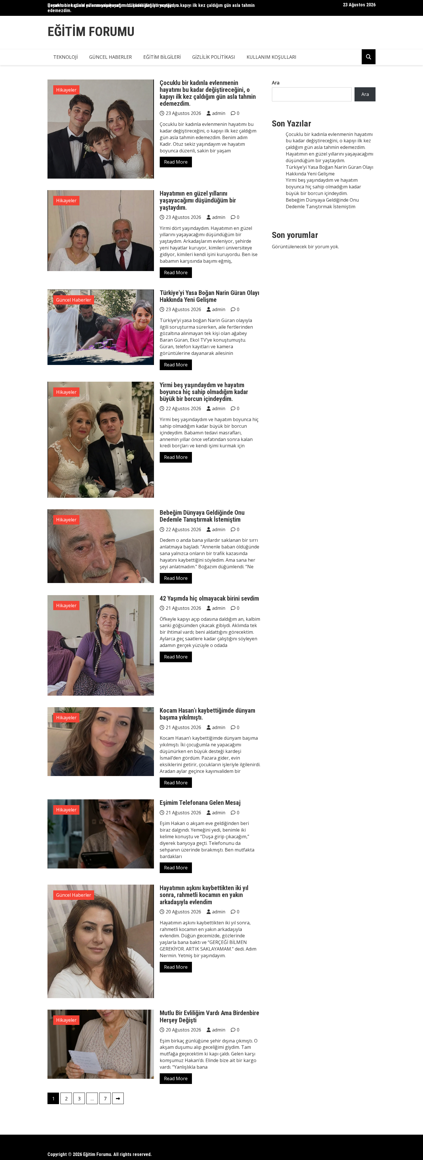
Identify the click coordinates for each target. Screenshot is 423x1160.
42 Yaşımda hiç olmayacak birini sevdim (209, 598)
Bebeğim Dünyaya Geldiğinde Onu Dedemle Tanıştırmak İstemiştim (202, 516)
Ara (275, 83)
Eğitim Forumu (90, 31)
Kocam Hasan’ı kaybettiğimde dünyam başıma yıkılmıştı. (207, 714)
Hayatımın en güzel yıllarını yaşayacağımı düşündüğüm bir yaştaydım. (198, 200)
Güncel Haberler (110, 57)
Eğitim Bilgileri (162, 57)
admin (218, 113)
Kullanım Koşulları (271, 57)
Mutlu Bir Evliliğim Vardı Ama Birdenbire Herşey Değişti (209, 1016)
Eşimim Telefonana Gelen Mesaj (200, 802)
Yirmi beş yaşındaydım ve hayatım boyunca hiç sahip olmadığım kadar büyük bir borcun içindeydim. (204, 391)
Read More (176, 162)
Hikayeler (66, 90)
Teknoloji (65, 57)
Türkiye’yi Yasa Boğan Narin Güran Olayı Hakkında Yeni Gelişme (209, 296)
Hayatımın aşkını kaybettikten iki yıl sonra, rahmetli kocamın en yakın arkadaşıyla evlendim (204, 894)
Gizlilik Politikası (213, 57)
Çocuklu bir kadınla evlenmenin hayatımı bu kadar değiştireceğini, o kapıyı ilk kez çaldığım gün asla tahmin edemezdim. (151, 8)
